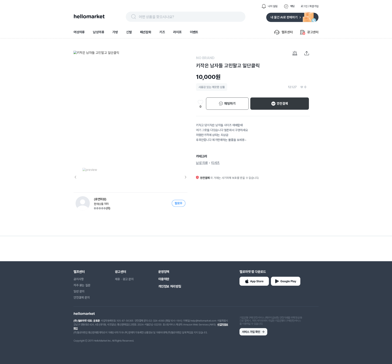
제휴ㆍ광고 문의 (124, 279)
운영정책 (163, 272)
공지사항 (79, 279)
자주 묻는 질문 (82, 285)
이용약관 (163, 279)
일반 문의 (79, 291)
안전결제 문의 (82, 297)
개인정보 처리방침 (169, 286)
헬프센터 (79, 272)
